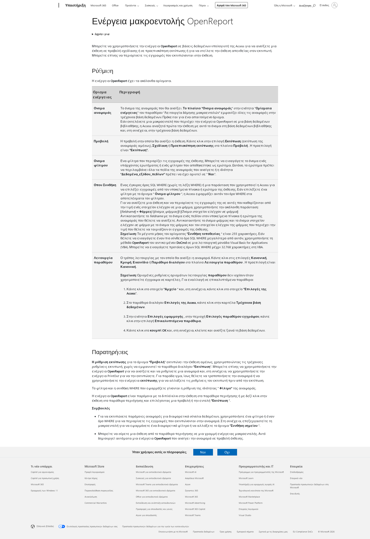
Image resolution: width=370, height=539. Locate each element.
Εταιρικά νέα (296, 478)
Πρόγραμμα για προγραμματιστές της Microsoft (261, 472)
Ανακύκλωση (91, 496)
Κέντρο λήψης (91, 478)
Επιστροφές (90, 484)
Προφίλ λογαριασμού (94, 472)
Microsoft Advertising (195, 502)
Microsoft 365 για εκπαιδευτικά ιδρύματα (155, 490)
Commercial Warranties (96, 502)
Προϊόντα (130, 5)
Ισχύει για (102, 34)
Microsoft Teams (193, 515)
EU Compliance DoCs (303, 531)
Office (115, 5)
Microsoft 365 (98, 5)
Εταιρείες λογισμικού (248, 509)
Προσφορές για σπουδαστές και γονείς (154, 509)
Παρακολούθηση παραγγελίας (99, 490)
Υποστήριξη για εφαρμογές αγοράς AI (256, 484)
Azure (187, 484)
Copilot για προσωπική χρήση (45, 478)
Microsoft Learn (246, 478)
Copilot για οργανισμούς (42, 472)
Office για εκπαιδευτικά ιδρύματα (152, 496)
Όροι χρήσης (226, 531)
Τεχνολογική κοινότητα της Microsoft (256, 490)
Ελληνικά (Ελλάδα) (45, 526)
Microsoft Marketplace (249, 496)
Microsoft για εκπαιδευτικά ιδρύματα (153, 472)
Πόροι (202, 5)
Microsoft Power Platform (250, 502)
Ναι (203, 452)
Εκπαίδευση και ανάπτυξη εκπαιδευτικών (156, 502)
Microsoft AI (190, 472)
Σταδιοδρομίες (297, 472)
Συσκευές (150, 5)
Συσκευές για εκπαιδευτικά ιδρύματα (153, 478)
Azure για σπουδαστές (146, 515)
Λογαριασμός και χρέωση (177, 5)
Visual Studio (245, 515)
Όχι (227, 452)
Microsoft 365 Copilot (195, 509)
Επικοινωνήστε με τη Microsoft (173, 531)
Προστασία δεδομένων (203, 531)
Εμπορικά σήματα (245, 531)
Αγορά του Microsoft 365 (231, 5)
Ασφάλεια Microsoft (194, 478)
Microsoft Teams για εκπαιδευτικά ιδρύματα (157, 484)
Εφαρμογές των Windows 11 (44, 490)
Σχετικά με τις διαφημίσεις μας (273, 531)
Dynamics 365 (191, 490)
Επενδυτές (295, 493)
